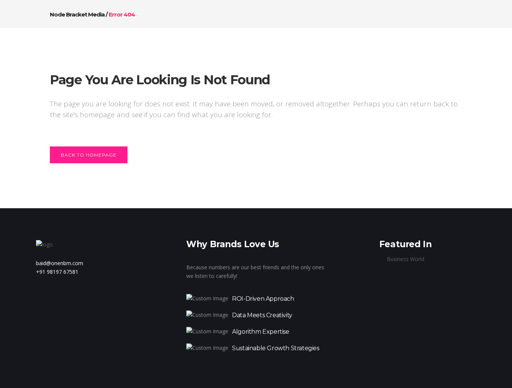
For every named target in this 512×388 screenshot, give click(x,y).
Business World (405, 259)
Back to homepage (89, 155)
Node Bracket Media (77, 14)
